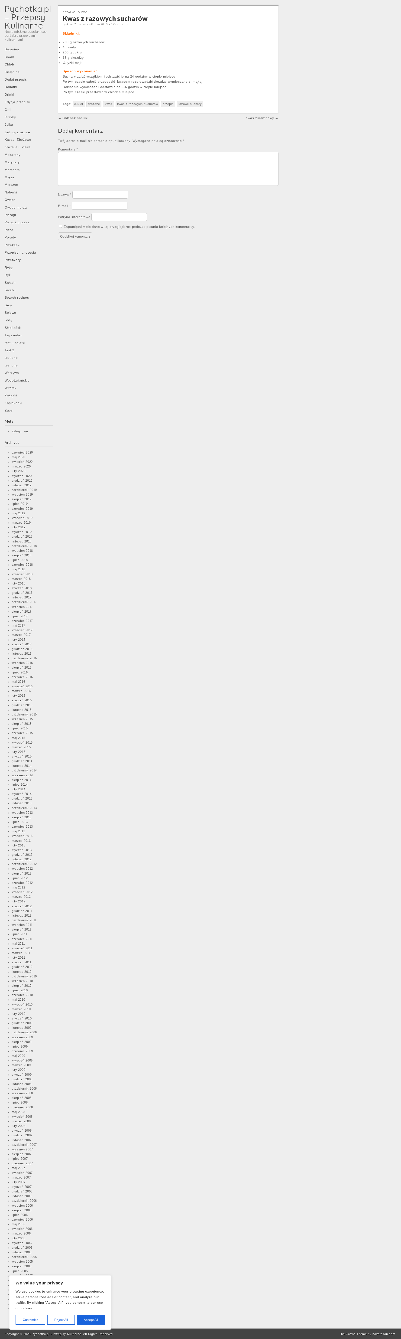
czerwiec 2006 (22, 1219)
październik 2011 (24, 920)
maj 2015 (18, 738)
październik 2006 (24, 1200)
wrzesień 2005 (22, 1261)
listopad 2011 (21, 915)
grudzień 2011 (22, 911)
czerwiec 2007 (22, 1163)
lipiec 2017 (20, 616)
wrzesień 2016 (22, 663)
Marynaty (12, 162)
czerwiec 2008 (22, 1107)
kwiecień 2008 (22, 1116)
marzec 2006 (21, 1233)
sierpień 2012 (22, 873)
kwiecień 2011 (22, 948)
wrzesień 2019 (22, 494)
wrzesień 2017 (22, 607)
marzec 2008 (21, 1121)
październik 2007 (24, 1144)
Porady (10, 237)
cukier (78, 104)
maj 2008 (18, 1112)
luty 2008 (18, 1126)
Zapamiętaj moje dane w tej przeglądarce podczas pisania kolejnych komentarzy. (129, 227)
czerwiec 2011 (22, 939)
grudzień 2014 (22, 761)
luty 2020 (18, 471)
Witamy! (11, 388)
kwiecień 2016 (22, 686)
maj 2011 (18, 943)
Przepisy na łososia (20, 252)
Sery (8, 305)
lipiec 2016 (20, 672)
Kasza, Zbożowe (18, 139)
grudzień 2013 (22, 798)
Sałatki (10, 282)
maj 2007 (18, 1168)
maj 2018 (18, 569)
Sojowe (10, 312)
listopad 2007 (22, 1140)
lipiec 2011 (20, 934)
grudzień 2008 (22, 1079)
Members (12, 170)
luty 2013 (18, 845)
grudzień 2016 (22, 649)
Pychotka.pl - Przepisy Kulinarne (56, 1334)
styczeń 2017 (22, 644)
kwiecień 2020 (22, 462)
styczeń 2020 (22, 476)
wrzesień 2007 (22, 1149)
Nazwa (64, 194)
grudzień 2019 (22, 480)
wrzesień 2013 (22, 812)
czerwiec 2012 (22, 883)
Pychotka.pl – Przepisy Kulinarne (28, 17)
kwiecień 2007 (22, 1173)
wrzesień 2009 (22, 1037)
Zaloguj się (20, 431)
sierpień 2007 (22, 1154)
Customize (30, 1320)
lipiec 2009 (20, 1046)
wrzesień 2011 (22, 925)
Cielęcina (12, 72)
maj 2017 (18, 625)
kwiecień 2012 (22, 892)
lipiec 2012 (20, 878)
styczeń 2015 (22, 756)
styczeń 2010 (22, 1018)
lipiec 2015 (20, 728)
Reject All (61, 1320)
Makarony (13, 155)
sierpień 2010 (22, 985)
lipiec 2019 (20, 504)
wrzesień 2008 (22, 1093)
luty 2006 (18, 1238)
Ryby (9, 267)
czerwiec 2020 (22, 452)
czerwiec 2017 (22, 621)
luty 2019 (18, 527)
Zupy (9, 410)
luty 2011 (18, 957)
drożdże (94, 104)
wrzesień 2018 (22, 550)
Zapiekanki (13, 403)
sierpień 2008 (22, 1098)
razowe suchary (190, 104)
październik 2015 (24, 714)
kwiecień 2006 (22, 1229)
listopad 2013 (22, 803)
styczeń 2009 (22, 1074)
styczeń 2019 (22, 532)
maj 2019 (18, 513)
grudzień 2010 (22, 967)
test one (11, 357)
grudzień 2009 (22, 1023)
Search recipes (17, 297)
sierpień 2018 (22, 555)
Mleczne (11, 184)
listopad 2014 (22, 765)
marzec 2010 (21, 1009)
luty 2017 (18, 639)
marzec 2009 (21, 1065)
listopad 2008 (22, 1084)
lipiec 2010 (20, 990)
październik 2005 (24, 1257)
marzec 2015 (21, 747)
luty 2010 (18, 1014)
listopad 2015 (22, 710)
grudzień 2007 (22, 1135)
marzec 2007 (21, 1177)
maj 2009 (18, 1056)
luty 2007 (18, 1182)
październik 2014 (24, 770)
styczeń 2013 (22, 850)
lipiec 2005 (20, 1271)
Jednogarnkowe (17, 132)
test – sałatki (15, 343)
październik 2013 (24, 808)
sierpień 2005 (22, 1266)
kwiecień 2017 (22, 630)
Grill (8, 109)
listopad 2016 (22, 653)
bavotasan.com (383, 1334)
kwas (108, 104)
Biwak (9, 57)
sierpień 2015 (22, 723)
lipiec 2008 (20, 1102)
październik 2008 (24, 1088)
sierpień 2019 (22, 499)
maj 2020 (18, 457)
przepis (168, 104)
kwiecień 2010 (22, 1004)
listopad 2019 (22, 485)
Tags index (13, 335)
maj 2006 (18, 1224)
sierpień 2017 (22, 611)
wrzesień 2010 (22, 981)
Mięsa (9, 177)
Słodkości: (13, 328)
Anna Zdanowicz (77, 24)
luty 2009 (18, 1069)
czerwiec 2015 (22, 733)
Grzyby (10, 117)
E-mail (64, 206)
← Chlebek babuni (73, 118)
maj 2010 (18, 999)
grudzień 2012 (22, 854)
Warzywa (12, 373)
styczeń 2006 (22, 1243)
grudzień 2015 (22, 705)
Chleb (9, 64)
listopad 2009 (22, 1027)
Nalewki (11, 192)
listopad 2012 (22, 859)
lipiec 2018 (20, 560)
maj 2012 (18, 887)
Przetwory (13, 260)
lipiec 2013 (20, 822)
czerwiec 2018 (22, 564)
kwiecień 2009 (22, 1060)
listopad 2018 (22, 541)
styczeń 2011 (21, 962)
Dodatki (11, 87)
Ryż (8, 275)
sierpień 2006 (22, 1210)
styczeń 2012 (22, 906)
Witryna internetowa (74, 217)
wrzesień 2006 (22, 1205)
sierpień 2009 (22, 1042)
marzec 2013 (21, 841)
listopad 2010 (22, 971)
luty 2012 (18, 901)
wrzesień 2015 (22, 719)
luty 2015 (18, 752)
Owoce (10, 200)
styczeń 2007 (22, 1187)
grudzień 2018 (22, 536)
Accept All (91, 1320)
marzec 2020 (21, 466)
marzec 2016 (21, 691)
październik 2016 (24, 658)
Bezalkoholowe (75, 12)
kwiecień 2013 (22, 836)
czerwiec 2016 (22, 677)
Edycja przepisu (17, 102)
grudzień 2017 (22, 592)
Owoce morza (16, 207)
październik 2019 (24, 490)
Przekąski (12, 245)
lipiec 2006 (20, 1215)
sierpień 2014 (22, 780)
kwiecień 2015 (22, 742)
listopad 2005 (22, 1252)
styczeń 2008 (22, 1130)
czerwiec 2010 (22, 995)
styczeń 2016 (22, 700)
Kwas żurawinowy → (262, 118)
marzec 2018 (21, 579)
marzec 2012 (21, 896)
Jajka (9, 124)
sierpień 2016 (22, 667)
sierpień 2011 (21, 929)
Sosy (9, 320)
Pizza (9, 230)
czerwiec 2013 (22, 826)
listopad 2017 (22, 597)
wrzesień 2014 (22, 775)
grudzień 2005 (22, 1247)
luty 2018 (18, 583)
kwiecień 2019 (22, 518)
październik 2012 (24, 864)
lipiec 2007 (20, 1158)
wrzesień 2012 (22, 868)
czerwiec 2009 (22, 1051)
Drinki (9, 94)
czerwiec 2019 (22, 508)
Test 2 (9, 350)
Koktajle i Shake (18, 147)
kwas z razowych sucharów (137, 104)
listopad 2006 (22, 1196)
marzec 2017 (21, 635)
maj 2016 (18, 681)
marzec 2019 (21, 522)
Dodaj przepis (16, 79)
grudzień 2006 (22, 1191)
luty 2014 (18, 789)
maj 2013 (18, 831)
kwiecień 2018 (22, 574)
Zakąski (11, 395)
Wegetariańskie (17, 380)
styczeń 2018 (22, 588)
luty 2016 (18, 695)
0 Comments (120, 24)
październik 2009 (24, 1032)
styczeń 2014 (22, 794)
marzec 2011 (21, 953)
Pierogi (10, 215)
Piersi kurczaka (17, 222)
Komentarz (68, 149)
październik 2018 (24, 546)
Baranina (12, 49)
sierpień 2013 (22, 817)
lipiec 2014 (20, 784)
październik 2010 (24, 976)
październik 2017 (24, 602)
